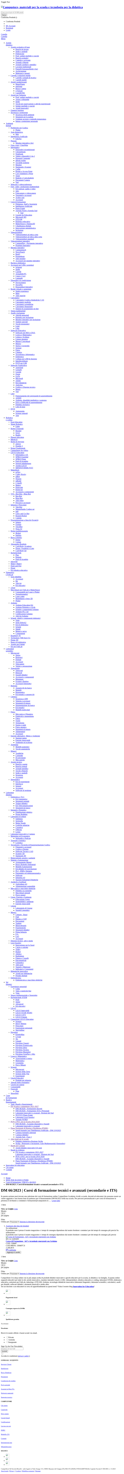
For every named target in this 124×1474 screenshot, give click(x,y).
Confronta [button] (12, 1250)
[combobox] (12, 12)
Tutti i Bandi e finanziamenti (21, 1104)
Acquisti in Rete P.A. (8, 1389)
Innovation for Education (83, 1286)
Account (4, 1174)
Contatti (3, 1438)
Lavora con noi (6, 1426)
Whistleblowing (6, 1447)
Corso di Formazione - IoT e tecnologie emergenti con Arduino (31, 1241)
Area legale (4, 1471)
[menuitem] (11, 1097)
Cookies (18, 1471)
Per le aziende (5, 1385)
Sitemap (38, 1471)
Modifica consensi (28, 1471)
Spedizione (4, 1368)
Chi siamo (4, 1405)
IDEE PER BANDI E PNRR (17, 1180)
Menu (3, 39)
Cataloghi (4, 1410)
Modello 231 (5, 1434)
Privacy (11, 1471)
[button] (17, 1226)
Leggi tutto (56, 1201)
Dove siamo (5, 1414)
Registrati (9, 28)
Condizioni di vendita (8, 1381)
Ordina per (5, 1222)
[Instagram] (7, 1461)
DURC (3, 1430)
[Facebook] (7, 1457)
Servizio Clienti (6, 1364)
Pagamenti (4, 1377)
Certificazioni (5, 1422)
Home (8, 1178)
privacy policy (23, 1356)
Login (8, 30)
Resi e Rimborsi (6, 1372)
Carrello (4, 36)
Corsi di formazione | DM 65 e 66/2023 (21, 1182)
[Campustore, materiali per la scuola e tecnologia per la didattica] (62, 7)
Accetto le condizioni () (15, 1356)
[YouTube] (7, 1465)
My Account (10, 26)
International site (6, 1442)
